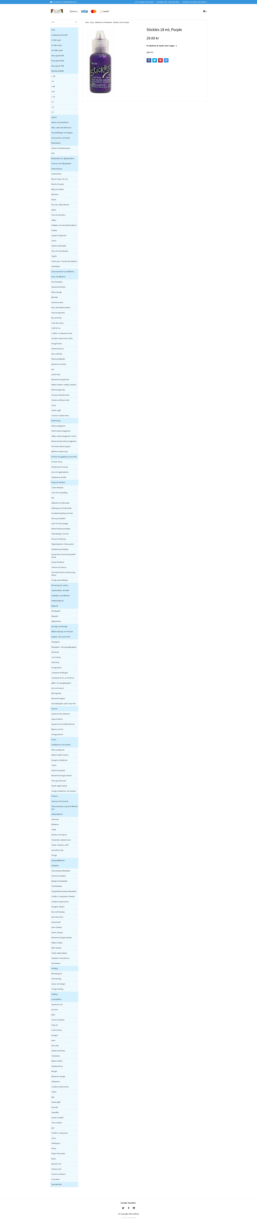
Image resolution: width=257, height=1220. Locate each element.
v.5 (52, 112)
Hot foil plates (57, 282)
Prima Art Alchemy (58, 539)
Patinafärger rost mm (60, 534)
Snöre (53, 240)
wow (53, 1040)
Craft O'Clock (56, 1030)
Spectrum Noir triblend (60, 714)
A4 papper (55, 642)
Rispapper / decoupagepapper (64, 647)
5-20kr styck (56, 40)
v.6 (52, 81)
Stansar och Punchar (59, 801)
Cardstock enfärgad (59, 672)
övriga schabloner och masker (63, 791)
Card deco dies (57, 323)
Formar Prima (56, 462)
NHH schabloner (58, 750)
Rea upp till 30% (57, 55)
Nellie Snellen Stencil (59, 755)
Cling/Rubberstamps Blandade (63, 891)
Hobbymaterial (57, 600)
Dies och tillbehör (58, 276)
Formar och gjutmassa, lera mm (64, 456)
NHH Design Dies (58, 390)
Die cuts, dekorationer (60, 204)
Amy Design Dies (58, 312)
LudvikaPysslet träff (59, 35)
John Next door (57, 917)
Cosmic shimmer (58, 1020)
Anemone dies (57, 302)
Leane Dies (56, 374)
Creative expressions (60, 901)
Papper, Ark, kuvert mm (60, 637)
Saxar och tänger (58, 984)
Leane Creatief (57, 1117)
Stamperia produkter (59, 549)
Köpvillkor (132, 1202)
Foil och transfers (58, 215)
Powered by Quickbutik (128, 1217)
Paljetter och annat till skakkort (63, 225)
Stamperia (55, 1081)
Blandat (54, 297)
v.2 (52, 102)
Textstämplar (56, 886)
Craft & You (56, 328)
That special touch (58, 780)
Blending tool (56, 973)
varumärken (56, 999)
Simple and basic (58, 1050)
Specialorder (56, 1184)
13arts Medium (57, 487)
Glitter (53, 220)
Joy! (52, 369)
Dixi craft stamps (58, 912)
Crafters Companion (59, 1133)
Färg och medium (58, 482)
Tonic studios (56, 1122)
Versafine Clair (57, 850)
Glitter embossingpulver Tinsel (63, 436)
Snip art (54, 1025)
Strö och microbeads (59, 251)
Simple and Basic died (60, 400)
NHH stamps (56, 948)
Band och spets (57, 184)
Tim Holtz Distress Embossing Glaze (63, 573)
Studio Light (56, 410)
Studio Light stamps (59, 953)
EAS (52, 153)
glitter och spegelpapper (61, 683)
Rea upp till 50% (57, 60)
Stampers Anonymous (60, 958)
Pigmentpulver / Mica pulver (62, 544)
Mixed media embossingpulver (63, 441)
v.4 (52, 107)
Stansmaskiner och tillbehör (62, 271)
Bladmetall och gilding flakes (62, 158)
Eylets (53, 210)
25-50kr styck (56, 45)
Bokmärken (56, 143)
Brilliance (55, 824)
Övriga (54, 855)
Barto (53, 1158)
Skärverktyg (56, 978)
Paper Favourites (58, 1153)
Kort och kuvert (57, 688)
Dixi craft (54, 1045)
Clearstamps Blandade (60, 871)
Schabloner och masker (61, 744)
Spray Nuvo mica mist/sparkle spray (63, 555)
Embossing (55, 420)
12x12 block (56, 657)
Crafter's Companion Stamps (63, 896)
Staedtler (55, 1112)
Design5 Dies (56, 343)
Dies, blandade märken (60, 307)
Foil (52, 498)
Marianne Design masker (61, 775)
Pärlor (53, 739)
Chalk (53, 829)
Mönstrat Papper (58, 698)
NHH (53, 1015)
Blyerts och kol (57, 729)
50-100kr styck (57, 50)
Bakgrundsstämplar (59, 881)
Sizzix (53, 405)
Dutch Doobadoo (58, 770)
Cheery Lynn (56, 1169)
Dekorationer (56, 168)
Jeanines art (56, 1164)
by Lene (54, 1009)
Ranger (54, 1071)
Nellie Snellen (57, 943)
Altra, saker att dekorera (61, 127)
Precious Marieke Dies (60, 395)
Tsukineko (55, 1056)
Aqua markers (57, 719)
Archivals (55, 819)
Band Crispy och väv (59, 179)
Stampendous (57, 1066)
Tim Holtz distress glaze (61, 446)
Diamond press (57, 348)
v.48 (53, 86)
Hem (53, 30)
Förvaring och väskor (59, 585)
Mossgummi (56, 693)
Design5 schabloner (59, 760)
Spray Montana (57, 562)
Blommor (55, 194)
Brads (53, 199)
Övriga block (56, 667)
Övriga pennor (57, 734)
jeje (52, 1097)
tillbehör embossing (59, 451)
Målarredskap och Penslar (62, 631)
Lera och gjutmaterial (59, 472)
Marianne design (58, 1076)
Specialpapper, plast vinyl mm (63, 703)
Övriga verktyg (57, 989)
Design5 (54, 1035)
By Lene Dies (56, 318)
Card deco (55, 1179)
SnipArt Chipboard (58, 235)
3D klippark (56, 611)
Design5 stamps (57, 906)
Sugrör (54, 256)
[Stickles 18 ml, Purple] (114, 62)
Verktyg (54, 968)
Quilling (54, 994)
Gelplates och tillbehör (60, 595)
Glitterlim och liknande (60, 503)
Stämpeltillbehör (58, 860)
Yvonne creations (58, 1174)
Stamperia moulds (58, 477)
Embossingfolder (58, 359)
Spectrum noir (57, 1004)
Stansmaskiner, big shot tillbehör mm (64, 807)
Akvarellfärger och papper (62, 132)
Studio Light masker (59, 786)
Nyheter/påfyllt (57, 71)
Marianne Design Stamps (61, 937)
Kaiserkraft (56, 922)
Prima (53, 1148)
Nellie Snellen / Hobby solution (63, 384)
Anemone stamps (58, 876)
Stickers (54, 796)
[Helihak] (57, 11)
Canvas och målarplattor (61, 163)
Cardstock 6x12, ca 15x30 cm (62, 678)
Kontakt (124, 1202)
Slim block (55, 662)
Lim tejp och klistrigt (59, 626)
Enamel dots (56, 174)
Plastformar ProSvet (59, 467)
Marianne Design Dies (60, 379)
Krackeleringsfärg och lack (62, 513)
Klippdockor (56, 621)
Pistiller (54, 230)
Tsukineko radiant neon (61, 840)
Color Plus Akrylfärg (59, 492)
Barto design (56, 292)
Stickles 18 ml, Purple (121, 22)
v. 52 (53, 97)
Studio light (55, 1102)
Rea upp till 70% (57, 66)
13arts (53, 765)
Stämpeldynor (57, 814)
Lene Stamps (56, 927)
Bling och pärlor (57, 189)
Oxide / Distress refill (59, 845)
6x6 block (55, 652)
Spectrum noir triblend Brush (63, 724)
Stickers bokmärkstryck (60, 148)
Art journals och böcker (60, 138)
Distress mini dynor (59, 834)
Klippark (54, 606)
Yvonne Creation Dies (60, 415)
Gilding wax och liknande (61, 508)
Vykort (54, 117)
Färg (92, 22)
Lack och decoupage (59, 523)
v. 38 (53, 76)
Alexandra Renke (58, 287)
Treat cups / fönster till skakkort (64, 261)
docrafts (54, 1107)
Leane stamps (57, 932)
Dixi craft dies (56, 354)
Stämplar (55, 865)
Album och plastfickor (60, 122)
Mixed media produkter (60, 528)
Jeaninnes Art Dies (58, 364)
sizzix (53, 1138)
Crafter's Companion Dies (61, 333)
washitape (55, 266)
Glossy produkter (58, 518)
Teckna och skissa (58, 567)
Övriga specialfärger (59, 580)
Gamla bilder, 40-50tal (60, 590)
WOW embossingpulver (61, 431)
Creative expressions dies (62, 338)
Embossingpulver (58, 426)
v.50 (53, 91)
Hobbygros (55, 1143)
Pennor (54, 709)
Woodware (55, 963)
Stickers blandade (58, 246)
